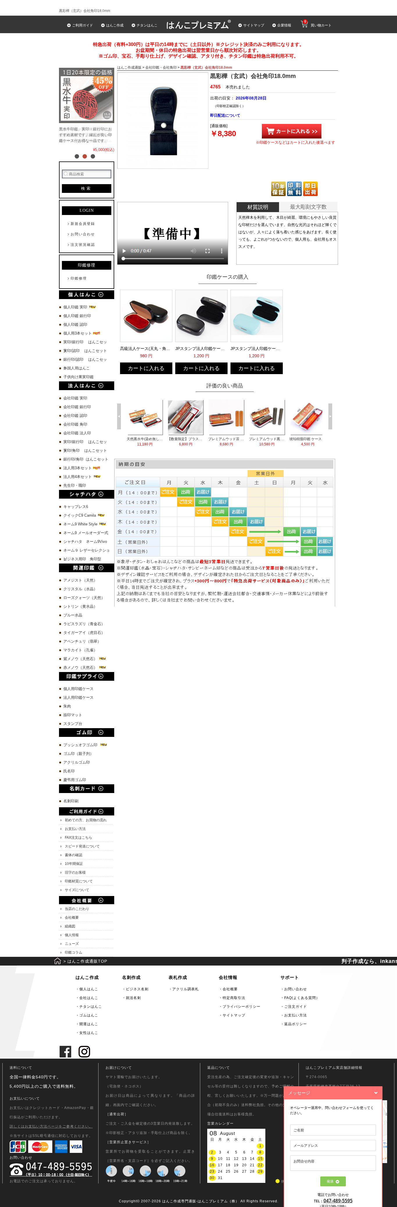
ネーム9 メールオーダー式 (85, 533)
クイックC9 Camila (80, 515)
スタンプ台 (72, 723)
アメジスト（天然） (80, 580)
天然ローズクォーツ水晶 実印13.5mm (218, 441)
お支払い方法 (75, 829)
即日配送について (225, 115)
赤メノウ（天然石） (81, 667)
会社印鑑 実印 (75, 398)
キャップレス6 (75, 506)
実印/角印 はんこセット (85, 450)
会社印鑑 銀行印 (77, 407)
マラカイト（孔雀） (80, 650)
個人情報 (72, 935)
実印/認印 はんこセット (85, 351)
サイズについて (77, 890)
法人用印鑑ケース (78, 697)
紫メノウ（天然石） (81, 659)
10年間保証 (74, 864)
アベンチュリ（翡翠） (82, 641)
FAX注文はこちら (78, 838)
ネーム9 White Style (81, 524)
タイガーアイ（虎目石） (84, 632)
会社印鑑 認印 (75, 415)
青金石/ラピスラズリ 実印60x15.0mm (259, 441)
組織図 (70, 926)
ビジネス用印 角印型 (82, 559)
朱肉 (67, 706)
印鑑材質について (79, 881)
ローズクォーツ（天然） (84, 597)
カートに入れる (146, 368)
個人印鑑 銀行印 (77, 316)
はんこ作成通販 (129, 67)
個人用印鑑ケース (78, 689)
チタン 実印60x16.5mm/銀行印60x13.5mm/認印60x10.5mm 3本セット (177, 441)
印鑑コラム (73, 952)
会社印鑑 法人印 (77, 433)
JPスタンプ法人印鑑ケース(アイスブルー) (256, 348)
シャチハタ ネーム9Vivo (85, 541)
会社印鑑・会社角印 (161, 67)
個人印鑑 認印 (75, 324)
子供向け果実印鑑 (79, 377)
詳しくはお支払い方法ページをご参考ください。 (51, 1126)
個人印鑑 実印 (75, 307)
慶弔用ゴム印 (74, 780)
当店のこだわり (77, 909)
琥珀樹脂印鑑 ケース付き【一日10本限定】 (137, 441)
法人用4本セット (78, 476)
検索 (86, 188)
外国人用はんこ (77, 368)
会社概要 (72, 918)
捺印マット (72, 715)
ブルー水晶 (72, 615)
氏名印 (69, 771)
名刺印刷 (70, 801)
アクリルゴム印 (76, 762)
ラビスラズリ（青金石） (84, 624)
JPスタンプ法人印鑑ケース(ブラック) (200, 348)
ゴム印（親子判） (78, 753)
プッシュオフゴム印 (81, 745)
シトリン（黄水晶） (80, 606)
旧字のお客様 (75, 872)
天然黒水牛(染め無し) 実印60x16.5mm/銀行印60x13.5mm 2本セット (299, 441)
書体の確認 (73, 855)
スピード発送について (82, 846)
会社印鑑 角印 (75, 424)
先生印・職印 (74, 485)
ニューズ (72, 944)
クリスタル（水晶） (80, 589)
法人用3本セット (78, 468)
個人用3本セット (78, 333)
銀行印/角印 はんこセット (85, 459)
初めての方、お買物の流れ (86, 820)
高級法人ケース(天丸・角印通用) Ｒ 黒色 (145, 348)
